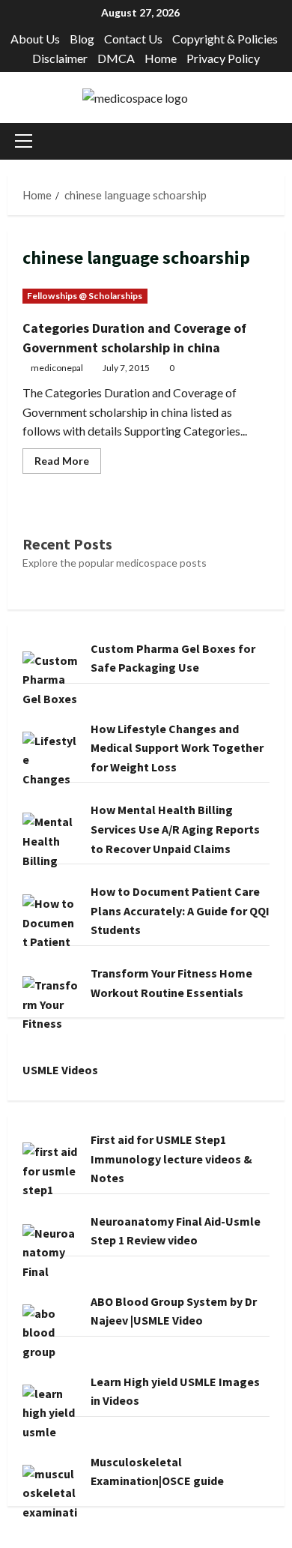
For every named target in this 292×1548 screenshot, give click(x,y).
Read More (67, 464)
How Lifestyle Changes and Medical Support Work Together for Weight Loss (177, 747)
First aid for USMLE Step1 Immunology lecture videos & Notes (171, 1158)
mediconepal (57, 367)
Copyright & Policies (225, 38)
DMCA (116, 58)
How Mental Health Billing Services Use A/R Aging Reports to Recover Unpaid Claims (175, 828)
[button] (23, 141)
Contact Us (133, 38)
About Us (35, 38)
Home (161, 58)
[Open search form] (280, 141)
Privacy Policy (223, 58)
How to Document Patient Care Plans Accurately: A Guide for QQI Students (180, 910)
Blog (82, 38)
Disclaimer (60, 58)
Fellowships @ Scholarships (85, 295)
